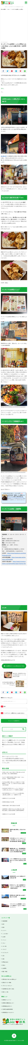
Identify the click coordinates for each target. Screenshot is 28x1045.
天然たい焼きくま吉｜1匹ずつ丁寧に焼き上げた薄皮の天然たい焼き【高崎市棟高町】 (13, 773)
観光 (3, 927)
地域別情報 (4, 921)
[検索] (23, 729)
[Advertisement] (14, 25)
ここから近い (5, 933)
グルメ (8, 9)
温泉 (3, 958)
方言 (3, 955)
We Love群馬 (3, 9)
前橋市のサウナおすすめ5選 (9, 814)
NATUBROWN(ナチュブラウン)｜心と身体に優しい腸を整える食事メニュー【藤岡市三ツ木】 (13, 794)
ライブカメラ (5, 952)
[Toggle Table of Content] (2, 92)
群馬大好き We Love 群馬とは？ (9, 979)
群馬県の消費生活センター (8, 1003)
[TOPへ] (14, 1036)
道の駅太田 (3, 156)
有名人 (3, 965)
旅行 (3, 924)
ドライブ (4, 949)
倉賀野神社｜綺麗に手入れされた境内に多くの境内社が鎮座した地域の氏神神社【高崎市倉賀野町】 (13, 809)
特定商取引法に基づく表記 (8, 988)
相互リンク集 (5, 992)
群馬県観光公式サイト (7, 1006)
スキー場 (4, 946)
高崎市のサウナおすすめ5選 (9, 798)
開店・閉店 (4, 971)
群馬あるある (5, 962)
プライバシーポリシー (7, 985)
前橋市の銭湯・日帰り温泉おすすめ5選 (11, 805)
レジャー (4, 930)
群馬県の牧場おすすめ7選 (8, 802)
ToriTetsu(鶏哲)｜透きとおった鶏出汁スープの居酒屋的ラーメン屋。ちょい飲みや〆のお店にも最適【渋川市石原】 (13, 783)
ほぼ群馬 (4, 968)
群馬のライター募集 (6, 982)
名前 (4, 706)
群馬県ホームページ (6, 999)
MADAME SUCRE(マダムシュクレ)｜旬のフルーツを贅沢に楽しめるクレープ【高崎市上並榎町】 (13, 789)
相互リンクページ (7, 744)
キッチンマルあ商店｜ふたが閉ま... (17, 9)
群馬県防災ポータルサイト (8, 1012)
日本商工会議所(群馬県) (7, 1009)
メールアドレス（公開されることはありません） (14, 713)
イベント (4, 940)
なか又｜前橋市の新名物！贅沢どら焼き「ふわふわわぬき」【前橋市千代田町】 (13, 778)
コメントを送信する (14, 720)
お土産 (3, 936)
